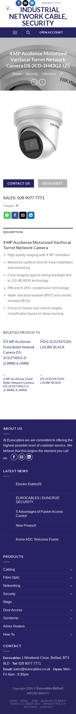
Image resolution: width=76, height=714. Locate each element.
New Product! (26, 525)
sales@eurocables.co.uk (31, 669)
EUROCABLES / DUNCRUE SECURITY (38, 500)
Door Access (12, 610)
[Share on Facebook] (15, 215)
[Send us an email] (25, 3)
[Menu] (15, 32)
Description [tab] (13, 232)
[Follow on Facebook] (19, 3)
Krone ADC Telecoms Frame (37, 539)
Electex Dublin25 (29, 484)
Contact (46, 707)
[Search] (28, 32)
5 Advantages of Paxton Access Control (39, 513)
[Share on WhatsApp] (7, 215)
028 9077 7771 (29, 663)
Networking (11, 585)
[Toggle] (71, 569)
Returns (30, 707)
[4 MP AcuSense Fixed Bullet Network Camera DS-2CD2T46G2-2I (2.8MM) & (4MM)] (19, 355)
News (24, 700)
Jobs (34, 700)
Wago (7, 602)
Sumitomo (10, 618)
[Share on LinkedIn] (30, 215)
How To (9, 634)
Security (32, 74)
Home (17, 74)
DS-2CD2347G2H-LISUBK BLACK (52, 380)
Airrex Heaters (14, 626)
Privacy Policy (54, 703)
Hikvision (49, 74)
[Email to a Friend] (22, 215)
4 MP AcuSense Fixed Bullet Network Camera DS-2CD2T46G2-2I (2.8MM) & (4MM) (18, 384)
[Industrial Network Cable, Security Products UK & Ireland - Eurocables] (38, 16)
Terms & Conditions (25, 703)
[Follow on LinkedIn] (32, 3)
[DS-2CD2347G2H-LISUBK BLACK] (56, 355)
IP (61, 74)
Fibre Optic (11, 577)
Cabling (9, 569)
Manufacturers (53, 700)
